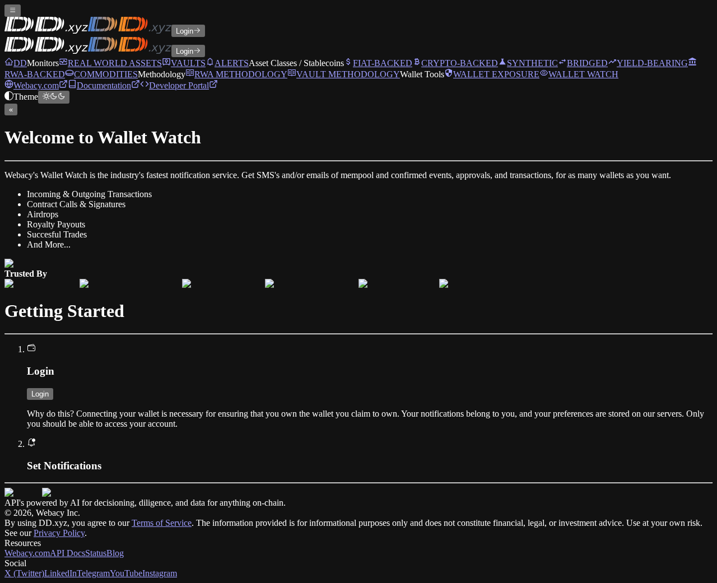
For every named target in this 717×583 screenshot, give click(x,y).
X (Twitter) (24, 573)
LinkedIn (60, 573)
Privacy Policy (59, 533)
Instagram (159, 573)
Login (184, 31)
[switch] (53, 97)
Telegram (93, 573)
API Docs (67, 553)
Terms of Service (162, 523)
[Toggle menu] (12, 10)
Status (95, 553)
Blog (115, 553)
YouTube (126, 573)
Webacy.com (27, 553)
